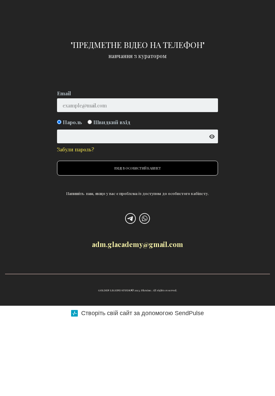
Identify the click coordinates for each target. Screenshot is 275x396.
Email (64, 93)
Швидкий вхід (111, 122)
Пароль (71, 122)
